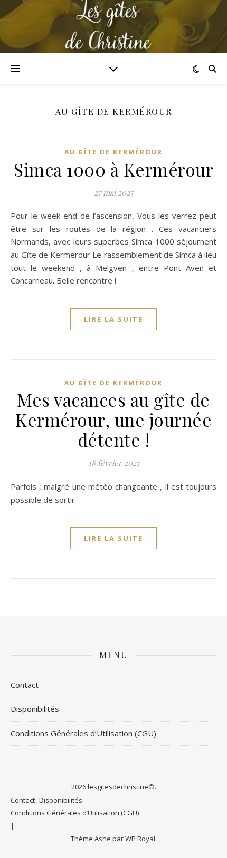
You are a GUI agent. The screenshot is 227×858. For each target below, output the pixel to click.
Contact (25, 684)
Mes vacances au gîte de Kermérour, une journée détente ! (113, 419)
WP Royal (140, 838)
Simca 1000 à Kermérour (113, 169)
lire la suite (113, 319)
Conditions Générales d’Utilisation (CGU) (83, 733)
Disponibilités (35, 709)
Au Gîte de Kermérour (113, 152)
